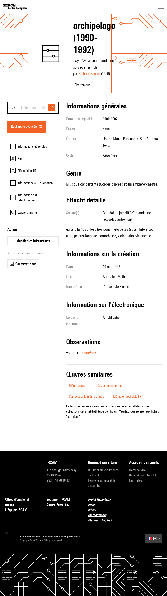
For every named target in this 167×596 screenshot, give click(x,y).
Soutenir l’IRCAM (58, 499)
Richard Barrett (89, 73)
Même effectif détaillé (127, 396)
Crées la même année (108, 386)
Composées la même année (86, 396)
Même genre (77, 386)
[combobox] (33, 108)
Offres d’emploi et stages (17, 502)
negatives (88, 352)
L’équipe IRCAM (16, 510)
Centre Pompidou (58, 505)
